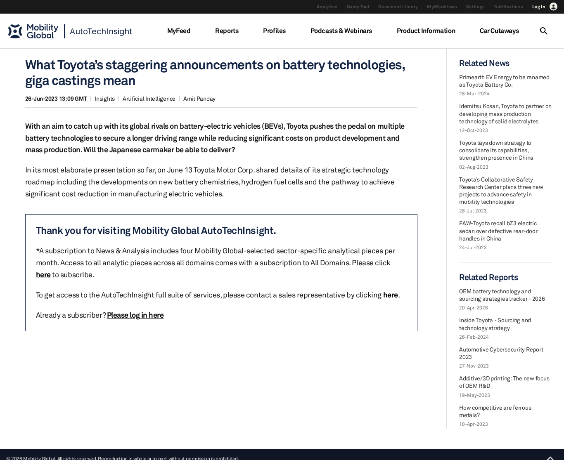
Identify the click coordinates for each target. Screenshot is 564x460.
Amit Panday (199, 98)
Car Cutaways (499, 30)
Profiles (274, 30)
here (43, 274)
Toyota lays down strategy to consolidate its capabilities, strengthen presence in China (496, 150)
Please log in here (135, 314)
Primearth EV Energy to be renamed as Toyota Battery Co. (504, 80)
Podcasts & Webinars (341, 30)
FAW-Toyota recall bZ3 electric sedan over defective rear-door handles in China (498, 230)
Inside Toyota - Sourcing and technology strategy (495, 323)
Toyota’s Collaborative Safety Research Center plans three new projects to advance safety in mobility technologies (501, 190)
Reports (226, 30)
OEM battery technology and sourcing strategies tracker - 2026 (502, 295)
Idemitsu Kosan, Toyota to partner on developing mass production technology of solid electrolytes (505, 113)
